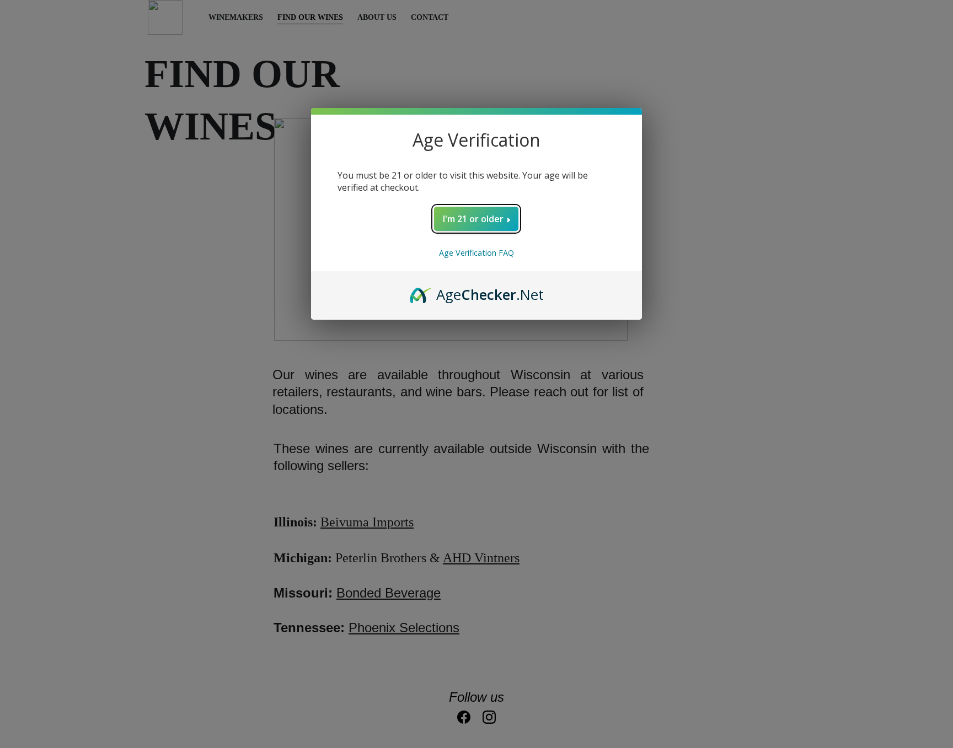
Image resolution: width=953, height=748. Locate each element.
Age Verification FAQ (476, 252)
